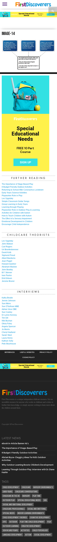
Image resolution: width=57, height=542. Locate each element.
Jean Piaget (7, 261)
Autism (28, 534)
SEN (45, 500)
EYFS (4, 521)
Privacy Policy (46, 352)
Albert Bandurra (8, 258)
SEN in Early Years (10, 530)
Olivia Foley (7, 323)
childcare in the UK (11, 495)
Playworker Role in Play (12, 195)
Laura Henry (7, 338)
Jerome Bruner (8, 281)
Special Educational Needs (29, 500)
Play (49, 521)
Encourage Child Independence (15, 224)
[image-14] (28, 68)
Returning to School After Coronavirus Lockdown (23, 190)
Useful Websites (27, 352)
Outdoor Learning (11, 526)
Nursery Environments (43, 487)
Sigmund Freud (8, 255)
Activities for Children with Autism (16, 213)
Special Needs (9, 513)
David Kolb (6, 252)
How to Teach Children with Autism (17, 216)
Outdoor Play (9, 500)
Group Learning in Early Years (15, 204)
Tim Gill (5, 318)
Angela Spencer (9, 326)
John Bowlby (7, 270)
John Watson (7, 244)
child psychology (40, 530)
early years (7, 491)
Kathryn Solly (7, 341)
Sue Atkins (6, 303)
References (10, 352)
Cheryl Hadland (8, 332)
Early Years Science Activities (14, 193)
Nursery (26, 495)
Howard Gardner (9, 264)
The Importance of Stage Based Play (17, 184)
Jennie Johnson (9, 300)
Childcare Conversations (26, 491)
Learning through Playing (13, 207)
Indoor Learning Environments (31, 513)
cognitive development (40, 517)
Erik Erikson (7, 278)
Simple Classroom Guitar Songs (15, 201)
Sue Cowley (7, 312)
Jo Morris (6, 329)
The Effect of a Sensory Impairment (17, 218)
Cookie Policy (28, 357)
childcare (26, 487)
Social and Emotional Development (18, 504)
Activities (25, 530)
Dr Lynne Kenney (9, 315)
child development (11, 487)
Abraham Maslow (9, 267)
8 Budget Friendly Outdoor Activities (17, 187)
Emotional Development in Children (17, 221)
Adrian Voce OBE (9, 309)
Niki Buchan (7, 321)
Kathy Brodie (7, 298)
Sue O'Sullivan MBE (10, 306)
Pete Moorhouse (9, 344)
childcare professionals (14, 508)
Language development (12, 534)
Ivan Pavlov (7, 275)
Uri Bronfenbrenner (10, 249)
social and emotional (37, 508)
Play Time (36, 495)
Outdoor (13, 521)
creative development (31, 526)
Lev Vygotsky (7, 198)
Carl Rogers (7, 247)
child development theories (15, 517)
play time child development (32, 521)
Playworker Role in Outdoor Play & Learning (21, 210)
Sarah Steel (7, 335)
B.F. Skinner (7, 272)
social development (42, 534)
